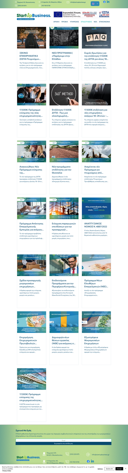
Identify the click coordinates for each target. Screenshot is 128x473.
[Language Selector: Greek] (95, 3)
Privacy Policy (6, 471)
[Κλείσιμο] (125, 468)
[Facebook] (104, 1)
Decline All (109, 469)
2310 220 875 (22, 5)
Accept (119, 469)
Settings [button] (100, 469)
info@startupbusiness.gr (78, 2)
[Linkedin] (108, 1)
